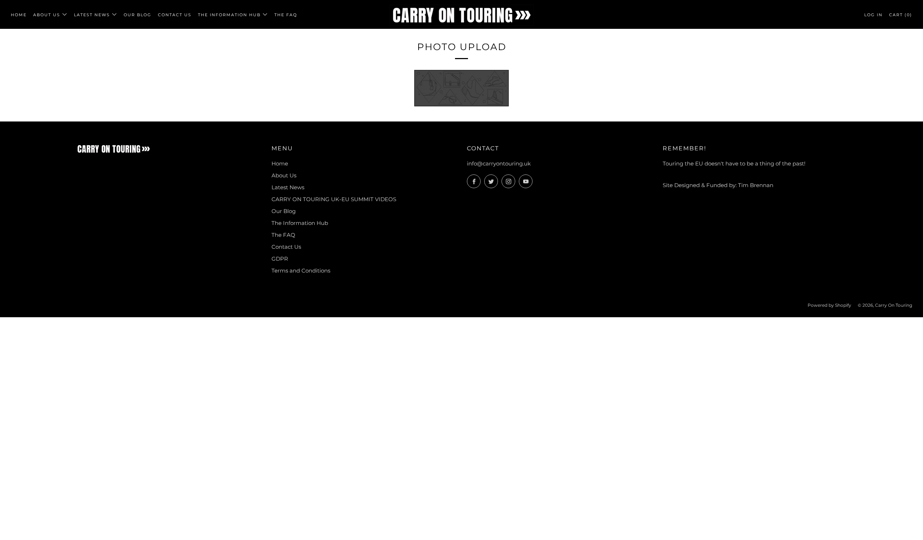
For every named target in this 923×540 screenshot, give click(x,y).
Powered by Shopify (829, 305)
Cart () (900, 14)
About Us (46, 14)
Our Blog (137, 14)
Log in (873, 14)
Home (19, 14)
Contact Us (174, 14)
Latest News (92, 14)
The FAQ (285, 14)
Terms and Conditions (300, 270)
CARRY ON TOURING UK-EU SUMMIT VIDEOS (333, 199)
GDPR (279, 258)
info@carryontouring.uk (499, 163)
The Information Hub (229, 14)
